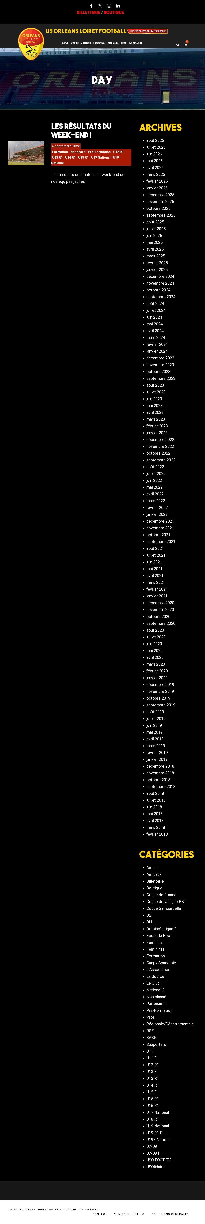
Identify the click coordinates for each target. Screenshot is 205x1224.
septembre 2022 (160, 460)
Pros (150, 1017)
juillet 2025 (156, 228)
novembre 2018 (160, 773)
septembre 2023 (160, 378)
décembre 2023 (160, 358)
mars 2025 (155, 256)
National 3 (77, 152)
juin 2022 (154, 480)
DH (149, 922)
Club (123, 43)
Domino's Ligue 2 (161, 928)
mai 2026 (154, 160)
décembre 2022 (160, 439)
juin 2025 (154, 235)
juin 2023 (154, 398)
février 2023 (157, 426)
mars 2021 (155, 582)
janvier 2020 (157, 677)
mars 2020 (155, 664)
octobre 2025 (158, 208)
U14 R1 (70, 157)
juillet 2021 (156, 555)
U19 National (157, 1126)
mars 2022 (155, 500)
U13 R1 (57, 157)
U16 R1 (152, 1105)
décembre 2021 (160, 521)
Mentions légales (129, 1214)
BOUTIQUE (114, 12)
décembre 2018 (160, 766)
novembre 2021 (160, 528)
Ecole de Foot (159, 935)
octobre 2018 (158, 779)
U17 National (100, 157)
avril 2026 (155, 167)
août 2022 (155, 466)
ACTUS (65, 43)
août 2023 (155, 385)
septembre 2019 (160, 705)
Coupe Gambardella (163, 908)
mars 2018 (155, 827)
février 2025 (157, 262)
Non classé (156, 996)
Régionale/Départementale (170, 1024)
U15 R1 (83, 157)
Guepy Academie (161, 962)
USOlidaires (156, 1166)
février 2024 (157, 344)
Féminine (154, 942)
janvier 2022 (157, 514)
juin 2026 (154, 154)
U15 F (151, 1092)
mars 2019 (155, 745)
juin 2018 (154, 807)
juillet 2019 (156, 718)
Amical (152, 867)
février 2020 (157, 671)
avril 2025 (155, 249)
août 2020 (155, 630)
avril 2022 (155, 494)
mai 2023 (154, 405)
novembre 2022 (160, 446)
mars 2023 (155, 419)
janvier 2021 (157, 596)
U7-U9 (151, 1146)
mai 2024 (154, 324)
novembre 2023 (160, 364)
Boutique (154, 888)
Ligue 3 (75, 43)
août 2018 (155, 793)
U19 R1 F (154, 1132)
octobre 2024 (158, 290)
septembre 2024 (160, 296)
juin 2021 (154, 562)
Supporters (156, 1044)
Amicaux (154, 874)
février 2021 (157, 589)
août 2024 (155, 303)
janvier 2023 (157, 432)
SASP (151, 1037)
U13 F (151, 1071)
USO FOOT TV (158, 1160)
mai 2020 (154, 650)
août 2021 (155, 548)
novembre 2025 (160, 201)
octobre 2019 (158, 698)
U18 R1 (152, 1119)
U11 (149, 1051)
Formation (60, 152)
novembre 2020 (160, 609)
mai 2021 (154, 568)
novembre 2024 (160, 283)
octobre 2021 (158, 534)
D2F (150, 915)
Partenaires (156, 1003)
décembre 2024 (160, 276)
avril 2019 (155, 739)
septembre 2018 (160, 786)
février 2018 (157, 834)
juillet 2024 (156, 310)
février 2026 (157, 181)
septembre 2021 (160, 541)
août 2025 (155, 222)
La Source (155, 976)
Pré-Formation (99, 152)
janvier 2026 (157, 188)
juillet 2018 (156, 800)
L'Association (158, 969)
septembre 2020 (160, 623)
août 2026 (155, 140)
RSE (150, 1030)
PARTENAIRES (135, 43)
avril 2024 (155, 330)
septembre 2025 (160, 215)
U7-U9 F (153, 1153)
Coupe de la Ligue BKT (166, 901)
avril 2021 (155, 575)
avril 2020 (155, 657)
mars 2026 (155, 174)
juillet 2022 (156, 473)
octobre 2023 (158, 371)
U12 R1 (118, 152)
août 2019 (155, 711)
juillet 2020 (156, 637)
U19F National (158, 1139)
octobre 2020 (158, 616)
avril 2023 (155, 412)
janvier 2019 (157, 759)
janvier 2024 (157, 351)
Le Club (153, 983)
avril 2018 (155, 820)
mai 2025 (154, 242)
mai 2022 (154, 487)
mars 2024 (155, 337)
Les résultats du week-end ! (81, 130)
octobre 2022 (158, 453)
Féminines (113, 43)
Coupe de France (161, 894)
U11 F (151, 1058)
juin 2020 (154, 643)
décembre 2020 (160, 602)
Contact (100, 1214)
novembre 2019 (160, 691)
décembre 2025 (160, 194)
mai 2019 (154, 732)
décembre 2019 (160, 684)
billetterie (88, 12)
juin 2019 (154, 725)
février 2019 (157, 752)
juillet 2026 (156, 147)
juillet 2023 (156, 392)
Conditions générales (170, 1214)
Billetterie (155, 881)
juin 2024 (154, 317)
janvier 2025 (157, 269)
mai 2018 (154, 813)
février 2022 (157, 507)
